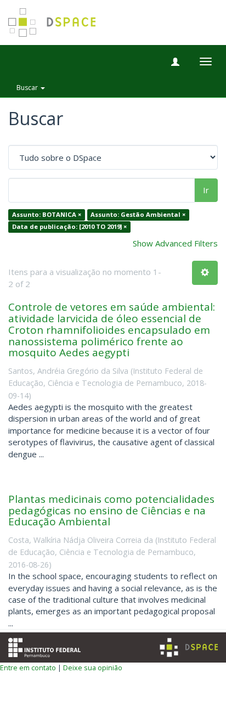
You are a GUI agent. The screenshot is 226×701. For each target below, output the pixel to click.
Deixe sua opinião (92, 667)
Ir (206, 189)
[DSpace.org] (189, 647)
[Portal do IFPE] (44, 646)
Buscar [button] (27, 87)
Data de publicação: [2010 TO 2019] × (69, 226)
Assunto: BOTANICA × (46, 215)
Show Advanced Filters (175, 243)
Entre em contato (28, 667)
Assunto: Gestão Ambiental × (138, 215)
